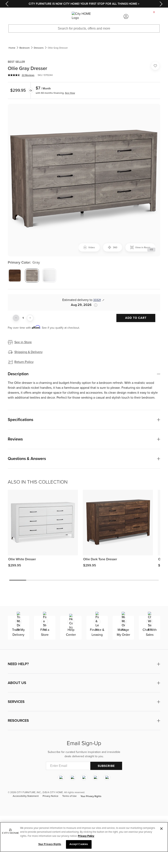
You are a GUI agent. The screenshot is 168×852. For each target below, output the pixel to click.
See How (70, 92)
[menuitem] (13, 16)
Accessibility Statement (26, 796)
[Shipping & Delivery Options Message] (94, 305)
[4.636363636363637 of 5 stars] (14, 75)
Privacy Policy (86, 836)
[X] (84, 777)
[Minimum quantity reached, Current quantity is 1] (16, 318)
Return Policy (24, 362)
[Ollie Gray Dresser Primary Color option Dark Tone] (15, 275)
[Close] (161, 828)
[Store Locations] (42, 16)
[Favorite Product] (155, 66)
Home (12, 47)
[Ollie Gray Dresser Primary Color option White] (49, 275)
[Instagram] (61, 777)
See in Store (23, 342)
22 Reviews (28, 75)
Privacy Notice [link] (50, 796)
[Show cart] (154, 16)
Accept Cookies (78, 844)
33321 (97, 300)
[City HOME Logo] (84, 16)
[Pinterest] (95, 777)
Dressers (39, 47)
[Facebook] (72, 777)
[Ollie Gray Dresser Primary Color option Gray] (32, 275)
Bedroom (24, 47)
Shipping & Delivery (28, 352)
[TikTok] (107, 777)
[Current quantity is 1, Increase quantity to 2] (30, 318)
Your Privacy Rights (91, 796)
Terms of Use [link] (69, 796)
